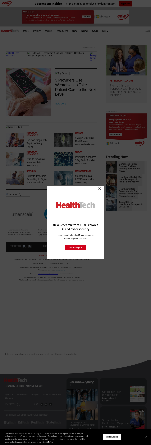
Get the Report (75, 247)
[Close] (146, 436)
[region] (75, 437)
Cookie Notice (47, 442)
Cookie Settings (112, 437)
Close (99, 188)
